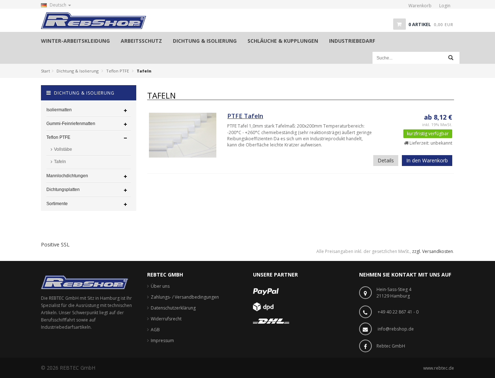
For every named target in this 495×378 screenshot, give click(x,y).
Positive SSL (55, 244)
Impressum (162, 340)
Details (386, 160)
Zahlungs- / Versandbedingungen (185, 297)
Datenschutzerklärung (173, 308)
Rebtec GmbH (391, 346)
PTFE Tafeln (245, 116)
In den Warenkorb (427, 160)
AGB (155, 330)
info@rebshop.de (396, 329)
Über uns (160, 286)
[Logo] (84, 282)
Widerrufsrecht (166, 319)
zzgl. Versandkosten (432, 251)
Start (45, 71)
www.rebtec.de (438, 368)
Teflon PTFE (117, 71)
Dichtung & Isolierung (78, 71)
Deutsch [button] (58, 5)
